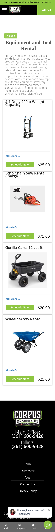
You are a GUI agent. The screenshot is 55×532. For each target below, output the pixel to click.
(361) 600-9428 (28, 436)
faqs (28, 478)
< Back (11, 35)
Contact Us (27, 484)
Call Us (46, 9)
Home (27, 464)
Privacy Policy (27, 491)
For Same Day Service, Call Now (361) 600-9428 (27, 2)
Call (6, 528)
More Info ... (13, 156)
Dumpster (27, 471)
